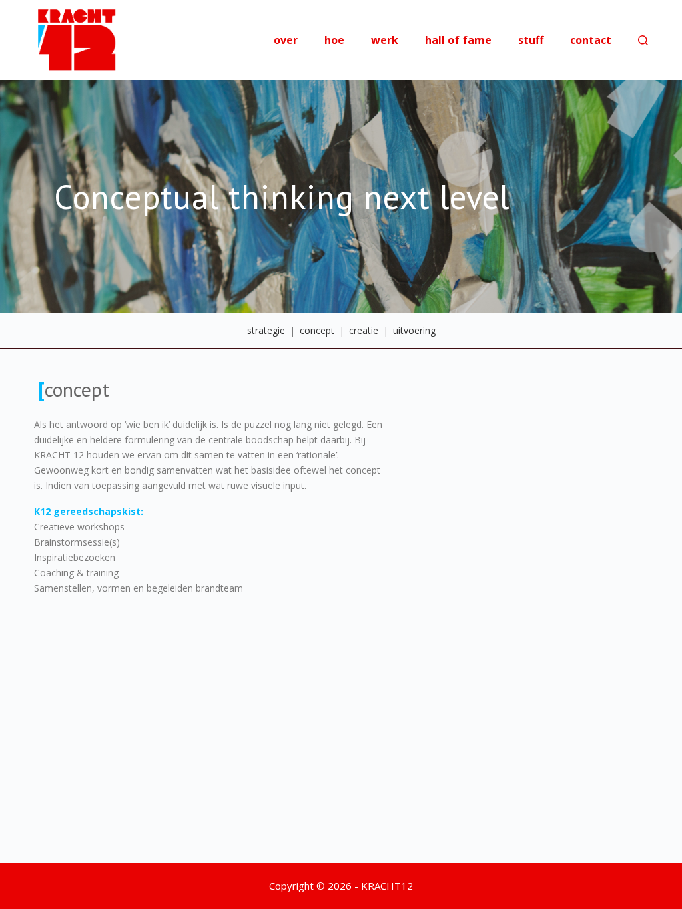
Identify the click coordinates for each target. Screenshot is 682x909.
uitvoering (414, 330)
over (286, 40)
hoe (334, 40)
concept (317, 330)
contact (590, 40)
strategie (266, 330)
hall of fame (458, 40)
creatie (363, 330)
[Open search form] (643, 40)
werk (384, 40)
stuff (530, 40)
